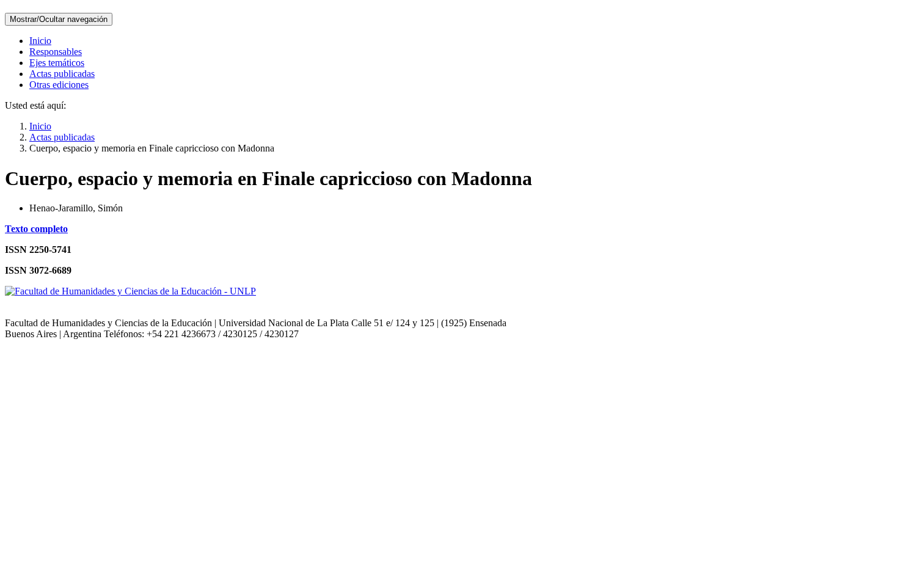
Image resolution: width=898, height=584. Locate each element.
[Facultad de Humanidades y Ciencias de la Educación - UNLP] (130, 291)
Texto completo (36, 229)
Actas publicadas (62, 73)
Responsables (55, 51)
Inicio (40, 40)
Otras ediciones (59, 84)
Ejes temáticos (56, 62)
